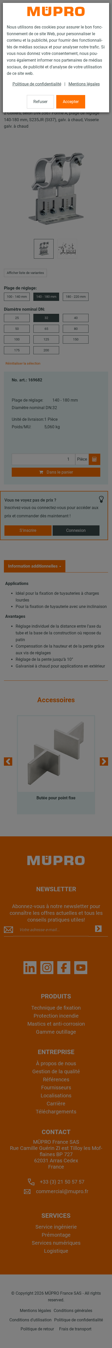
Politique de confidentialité (37, 84)
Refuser (40, 101)
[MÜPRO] (56, 11)
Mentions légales (84, 84)
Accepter (71, 101)
